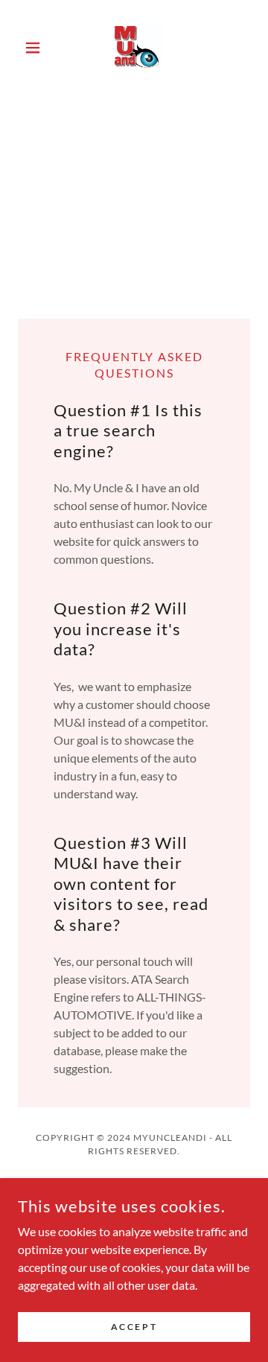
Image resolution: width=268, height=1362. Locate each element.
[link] (134, 47)
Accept (134, 1326)
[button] (35, 48)
